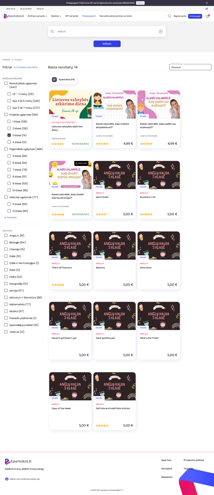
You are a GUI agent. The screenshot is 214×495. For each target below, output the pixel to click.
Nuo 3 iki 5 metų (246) (26, 101)
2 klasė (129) (20, 128)
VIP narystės (71, 16)
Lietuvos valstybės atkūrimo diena (67, 128)
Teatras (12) (16, 332)
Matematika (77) (20, 304)
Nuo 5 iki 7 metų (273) (26, 108)
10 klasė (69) (20, 190)
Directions (146, 268)
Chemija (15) (17, 249)
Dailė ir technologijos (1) (24, 263)
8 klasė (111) (20, 176)
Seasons (100, 268)
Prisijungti (195, 16)
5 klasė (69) (20, 156)
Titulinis (6, 59)
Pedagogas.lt (89, 16)
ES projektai (26, 8)
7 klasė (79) (20, 170)
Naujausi (176, 67)
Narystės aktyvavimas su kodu (116, 16)
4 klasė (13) (20, 142)
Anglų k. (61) (17, 235)
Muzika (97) (16, 311)
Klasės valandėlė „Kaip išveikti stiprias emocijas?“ (68, 196)
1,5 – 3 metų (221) (23, 94)
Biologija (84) (17, 242)
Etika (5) (14, 270)
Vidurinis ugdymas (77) (23, 197)
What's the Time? (149, 338)
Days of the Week (61, 408)
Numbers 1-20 (147, 197)
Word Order (102, 197)
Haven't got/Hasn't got (64, 338)
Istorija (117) (16, 290)
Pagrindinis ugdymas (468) (26, 149)
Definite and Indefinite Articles (113, 408)
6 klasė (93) (20, 163)
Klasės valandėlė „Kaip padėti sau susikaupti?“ (158, 125)
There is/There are (62, 268)
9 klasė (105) (20, 183)
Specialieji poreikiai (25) (24, 325)
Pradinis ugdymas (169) (23, 115)
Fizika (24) (15, 277)
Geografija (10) (18, 284)
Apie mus (10, 8)
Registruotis (180, 16)
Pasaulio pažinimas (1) (23, 318)
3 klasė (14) (20, 135)
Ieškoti (107, 44)
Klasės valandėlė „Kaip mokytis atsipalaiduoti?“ (112, 125)
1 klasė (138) (20, 121)
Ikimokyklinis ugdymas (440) (23, 85)
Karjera (40, 8)
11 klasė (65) (20, 204)
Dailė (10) (15, 256)
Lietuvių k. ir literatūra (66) (25, 297)
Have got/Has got (105, 338)
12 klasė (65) (20, 211)
